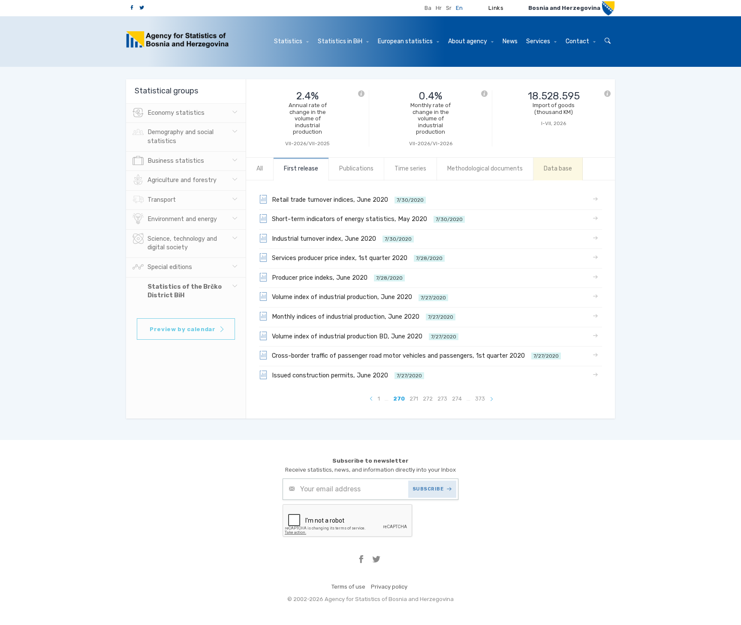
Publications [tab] (356, 168)
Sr (449, 8)
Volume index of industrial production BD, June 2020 (364, 336)
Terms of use (348, 586)
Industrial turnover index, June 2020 (342, 238)
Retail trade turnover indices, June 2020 (348, 199)
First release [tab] (301, 168)
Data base (558, 168)
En (459, 8)
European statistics (406, 41)
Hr (439, 8)
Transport (162, 199)
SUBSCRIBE (428, 489)
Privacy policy (389, 586)
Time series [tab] (410, 168)
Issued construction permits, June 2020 (347, 375)
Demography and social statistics (181, 137)
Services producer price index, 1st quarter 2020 (357, 258)
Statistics (289, 41)
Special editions (170, 267)
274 (457, 398)
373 (480, 398)
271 (414, 398)
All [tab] (259, 168)
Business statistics (176, 160)
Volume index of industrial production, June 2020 (359, 297)
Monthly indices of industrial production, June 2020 (362, 316)
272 (428, 398)
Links (495, 8)
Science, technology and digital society (182, 243)
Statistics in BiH (341, 41)
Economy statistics (176, 113)
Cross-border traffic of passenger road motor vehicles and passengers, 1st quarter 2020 (415, 355)
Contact (578, 41)
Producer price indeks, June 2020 (337, 277)
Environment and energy (182, 219)
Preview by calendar (183, 329)
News (510, 41)
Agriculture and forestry (182, 180)
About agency (468, 41)
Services (538, 41)
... (387, 398)
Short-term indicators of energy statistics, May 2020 (367, 219)
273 (442, 398)
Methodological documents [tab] (485, 168)
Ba (428, 8)
